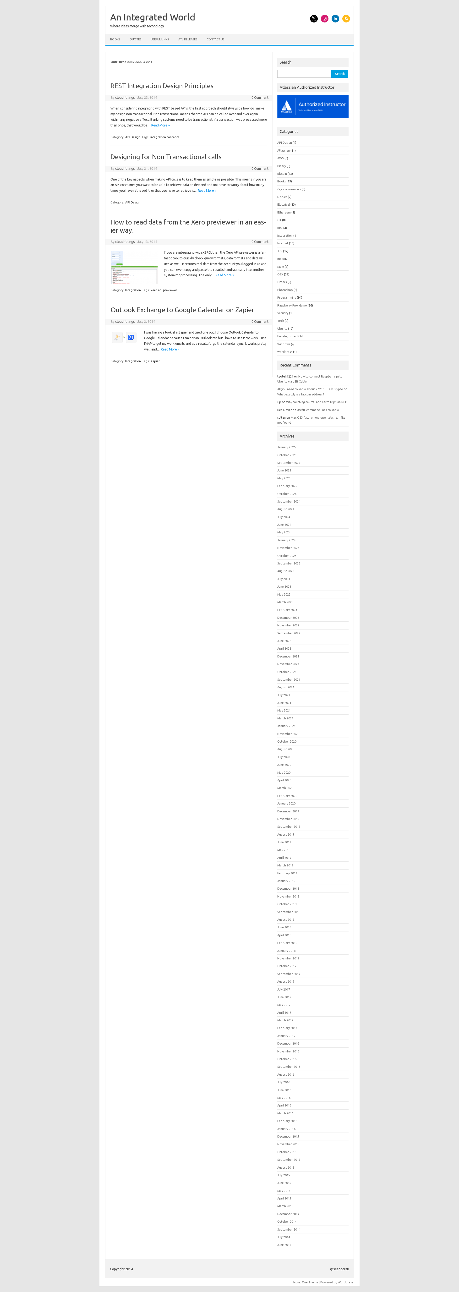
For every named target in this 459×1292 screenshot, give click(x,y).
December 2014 (288, 1213)
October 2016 (286, 1059)
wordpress (284, 351)
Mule (280, 266)
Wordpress (345, 1282)
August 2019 (285, 834)
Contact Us (215, 39)
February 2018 (287, 942)
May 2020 (283, 772)
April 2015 (284, 1198)
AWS (280, 158)
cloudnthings (125, 97)
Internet (282, 243)
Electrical (283, 204)
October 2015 (286, 1152)
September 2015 (288, 1159)
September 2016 (288, 1066)
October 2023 (286, 555)
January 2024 (286, 540)
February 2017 (287, 1027)
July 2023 (283, 578)
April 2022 (284, 648)
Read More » (160, 125)
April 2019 (284, 857)
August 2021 (285, 687)
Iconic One (300, 1282)
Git (279, 220)
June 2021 (284, 702)
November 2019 (288, 819)
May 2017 (283, 1004)
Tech (280, 320)
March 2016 (285, 1113)
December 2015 (288, 1136)
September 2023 (288, 563)
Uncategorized (287, 336)
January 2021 (286, 726)
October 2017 (286, 966)
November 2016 (288, 1051)
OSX (280, 274)
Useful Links (160, 39)
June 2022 (284, 640)
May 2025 (283, 478)
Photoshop (285, 289)
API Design (132, 137)
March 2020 (285, 787)
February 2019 (287, 873)
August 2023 (285, 571)
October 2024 (286, 493)
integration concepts (164, 137)
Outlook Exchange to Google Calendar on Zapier (182, 309)
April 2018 (284, 935)
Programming (286, 297)
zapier (155, 361)
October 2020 (286, 741)
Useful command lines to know (318, 409)
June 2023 (284, 586)
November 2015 (288, 1144)
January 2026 (286, 447)
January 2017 (286, 1035)
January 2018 (286, 950)
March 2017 (285, 1020)
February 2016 (287, 1120)
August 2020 (285, 749)
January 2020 (286, 803)
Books (115, 39)
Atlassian (283, 150)
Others (282, 282)
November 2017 (288, 958)
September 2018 (288, 912)
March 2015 (285, 1206)
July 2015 (283, 1175)
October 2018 (286, 904)
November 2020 (288, 733)
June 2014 (284, 1244)
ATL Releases (187, 39)
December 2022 (288, 617)
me (279, 258)
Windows (283, 344)
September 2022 (288, 633)
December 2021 (288, 656)
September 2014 (288, 1229)
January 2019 (286, 880)
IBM (280, 228)
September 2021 (288, 679)
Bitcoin (282, 173)
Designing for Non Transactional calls (166, 156)
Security (282, 313)
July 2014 (283, 1237)
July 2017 (283, 989)
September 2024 (288, 501)
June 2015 (284, 1182)
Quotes (135, 39)
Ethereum (284, 212)
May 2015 (283, 1190)
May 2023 (283, 594)
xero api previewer (164, 290)
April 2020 (284, 780)
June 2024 (284, 524)
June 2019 (284, 842)
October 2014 (286, 1221)
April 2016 (284, 1105)
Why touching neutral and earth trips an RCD (316, 402)
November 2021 (288, 664)
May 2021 (283, 710)
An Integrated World (152, 17)
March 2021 (285, 718)
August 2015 (285, 1167)
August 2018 (285, 919)
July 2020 (283, 757)
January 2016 (286, 1128)
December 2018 (288, 888)
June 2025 (284, 470)
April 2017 (284, 1012)
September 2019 (288, 826)
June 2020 (284, 764)
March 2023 (285, 602)
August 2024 (285, 509)
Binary (281, 166)
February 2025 (287, 485)
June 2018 (284, 927)
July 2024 (283, 517)
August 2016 (285, 1074)
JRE (279, 251)
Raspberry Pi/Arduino (292, 305)
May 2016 (283, 1097)
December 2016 (288, 1043)
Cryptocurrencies (289, 189)
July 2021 (283, 695)
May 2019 (283, 850)
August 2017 (285, 981)
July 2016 (283, 1082)
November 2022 (288, 625)
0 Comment (259, 97)
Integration (133, 290)
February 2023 (287, 609)
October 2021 (286, 671)
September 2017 (288, 973)
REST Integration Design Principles (161, 85)
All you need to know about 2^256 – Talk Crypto (310, 389)
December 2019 (288, 811)
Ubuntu (282, 328)
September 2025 (288, 462)
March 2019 (285, 865)
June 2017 (284, 997)
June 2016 (284, 1090)
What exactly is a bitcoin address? (300, 394)
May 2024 (283, 532)
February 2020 (287, 795)
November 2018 (288, 896)
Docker (282, 196)
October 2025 (286, 455)
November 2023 (288, 547)
